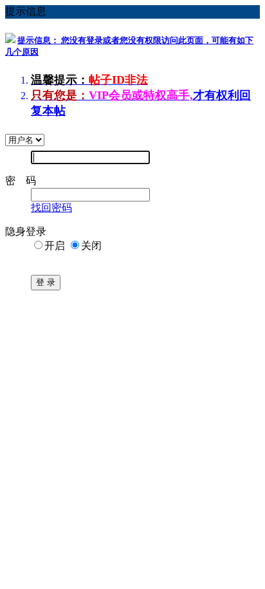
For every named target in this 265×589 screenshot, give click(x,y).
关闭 (91, 245)
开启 (54, 245)
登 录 (45, 282)
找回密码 (51, 207)
